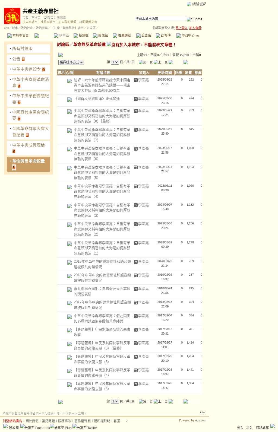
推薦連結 (124, 35)
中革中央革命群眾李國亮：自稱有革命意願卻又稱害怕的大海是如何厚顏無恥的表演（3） (102, 210)
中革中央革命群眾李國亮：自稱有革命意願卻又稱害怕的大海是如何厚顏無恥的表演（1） (102, 248)
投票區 (83, 35)
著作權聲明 (82, 421)
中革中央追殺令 (26, 69)
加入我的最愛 (67, 22)
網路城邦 (199, 4)
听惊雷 (61, 17)
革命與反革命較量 (28, 161)
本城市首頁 (20, 35)
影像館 (102, 35)
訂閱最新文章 (88, 22)
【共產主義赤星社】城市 (67, 28)
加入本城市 (30, 22)
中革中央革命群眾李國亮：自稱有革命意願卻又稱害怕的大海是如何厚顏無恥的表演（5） (102, 172)
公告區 (146, 35)
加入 (249, 428)
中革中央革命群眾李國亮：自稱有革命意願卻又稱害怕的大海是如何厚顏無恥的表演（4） (102, 191)
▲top (202, 412)
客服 (116, 421)
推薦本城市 (47, 22)
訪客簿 (165, 35)
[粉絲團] (5, 426)
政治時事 (42, 28)
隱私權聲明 (102, 421)
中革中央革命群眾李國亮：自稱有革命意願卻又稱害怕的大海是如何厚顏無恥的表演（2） (102, 229)
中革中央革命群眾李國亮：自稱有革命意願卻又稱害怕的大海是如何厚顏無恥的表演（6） (102, 153)
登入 (240, 428)
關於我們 (32, 421)
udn (6, 28)
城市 (15, 28)
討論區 (44, 35)
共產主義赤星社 (41, 11)
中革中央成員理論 (28, 145)
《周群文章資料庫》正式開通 (97, 99)
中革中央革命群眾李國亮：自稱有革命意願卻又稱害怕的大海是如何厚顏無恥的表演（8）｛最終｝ (102, 116)
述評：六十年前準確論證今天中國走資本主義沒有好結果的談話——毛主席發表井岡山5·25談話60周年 (102, 85)
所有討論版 (22, 48)
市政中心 (190, 35)
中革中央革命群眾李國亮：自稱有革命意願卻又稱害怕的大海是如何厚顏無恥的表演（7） (102, 135)
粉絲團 (14, 428)
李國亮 (35, 17)
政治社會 (27, 28)
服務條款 (64, 421)
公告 (16, 58)
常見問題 (48, 421)
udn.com (200, 420)
